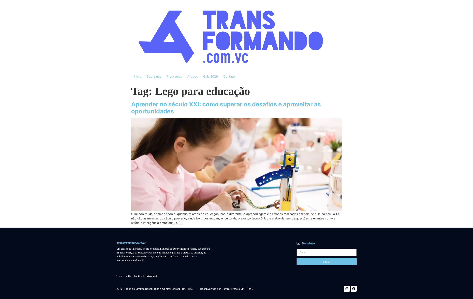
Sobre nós (154, 76)
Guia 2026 (210, 76)
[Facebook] (354, 289)
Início (137, 76)
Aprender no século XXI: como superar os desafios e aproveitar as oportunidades (226, 108)
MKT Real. (247, 289)
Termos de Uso (124, 276)
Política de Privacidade (146, 276)
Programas (174, 76)
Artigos (192, 76)
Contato (229, 76)
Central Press (230, 289)
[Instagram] (347, 289)
